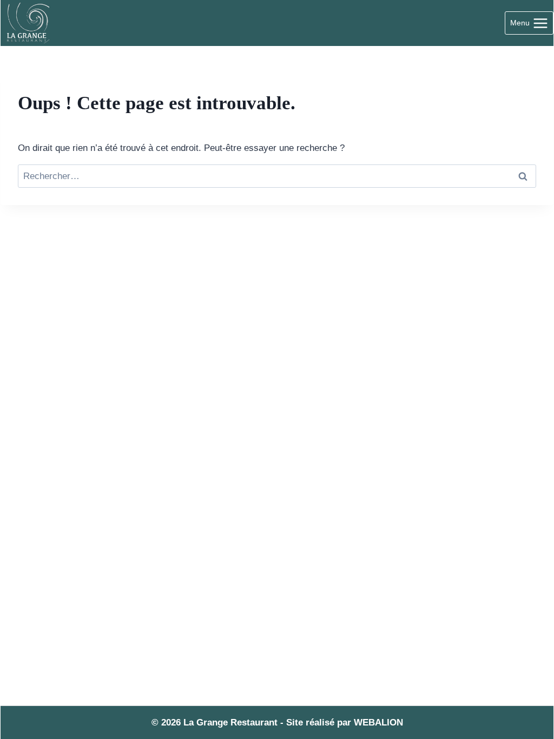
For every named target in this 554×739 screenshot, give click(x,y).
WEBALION (378, 722)
